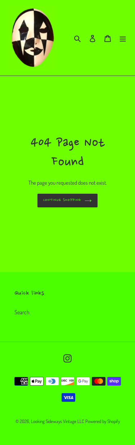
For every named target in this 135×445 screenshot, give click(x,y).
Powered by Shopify (102, 421)
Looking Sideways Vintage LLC (57, 421)
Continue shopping (62, 200)
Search (22, 312)
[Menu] (122, 38)
